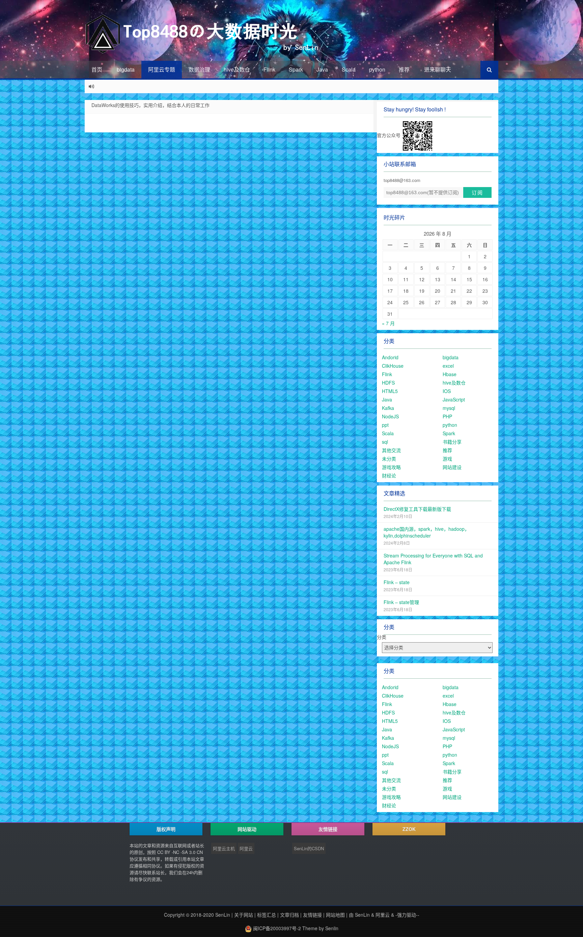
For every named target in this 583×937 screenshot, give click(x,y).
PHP (447, 416)
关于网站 (243, 914)
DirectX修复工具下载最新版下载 (417, 508)
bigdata (126, 69)
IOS (447, 391)
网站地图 (335, 914)
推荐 (404, 69)
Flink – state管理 (401, 602)
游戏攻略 (391, 467)
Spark (296, 69)
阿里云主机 (224, 848)
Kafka (388, 408)
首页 (96, 69)
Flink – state (397, 582)
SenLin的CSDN (309, 848)
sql (385, 441)
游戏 (447, 458)
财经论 (389, 475)
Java (322, 69)
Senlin (331, 928)
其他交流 (391, 450)
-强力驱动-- (407, 914)
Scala (349, 69)
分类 (381, 636)
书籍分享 (452, 441)
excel (448, 365)
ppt (385, 424)
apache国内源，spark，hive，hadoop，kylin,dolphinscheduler (426, 532)
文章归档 (289, 914)
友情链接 (312, 914)
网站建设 (452, 467)
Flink (269, 69)
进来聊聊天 (437, 69)
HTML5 (390, 391)
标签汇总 (266, 914)
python (377, 69)
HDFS (388, 382)
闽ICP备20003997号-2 (276, 928)
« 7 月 (388, 323)
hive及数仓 (237, 69)
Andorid (390, 357)
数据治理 (199, 69)
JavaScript (454, 399)
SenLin (222, 914)
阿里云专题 (161, 69)
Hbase (449, 374)
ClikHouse (393, 365)
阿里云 (246, 848)
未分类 (389, 458)
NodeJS (390, 416)
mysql (449, 408)
